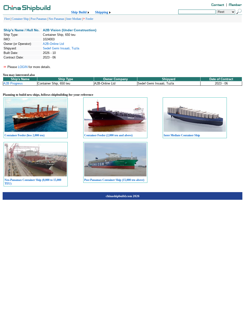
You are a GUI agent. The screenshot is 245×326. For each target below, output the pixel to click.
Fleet (7, 19)
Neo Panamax (56, 19)
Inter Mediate (73, 19)
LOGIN (23, 67)
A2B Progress (13, 83)
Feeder (89, 19)
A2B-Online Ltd (53, 44)
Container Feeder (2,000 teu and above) (108, 135)
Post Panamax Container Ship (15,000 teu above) (114, 180)
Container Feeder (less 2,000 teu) (25, 135)
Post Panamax (39, 19)
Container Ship (20, 19)
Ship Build (79, 12)
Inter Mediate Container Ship (182, 135)
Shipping (101, 12)
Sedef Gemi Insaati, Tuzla (61, 48)
